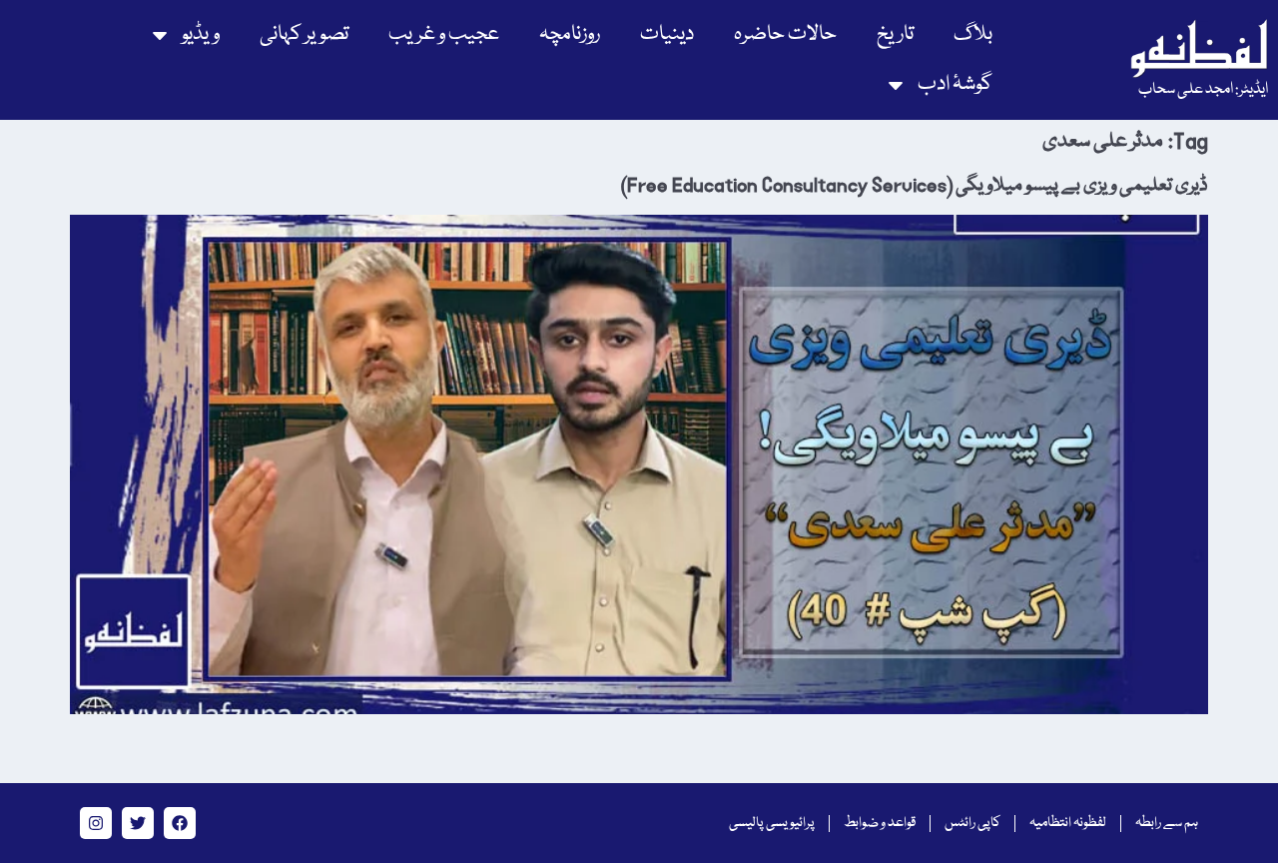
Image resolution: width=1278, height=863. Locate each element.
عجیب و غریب (443, 34)
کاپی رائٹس (972, 823)
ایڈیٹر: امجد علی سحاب (1203, 90)
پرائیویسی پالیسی (772, 823)
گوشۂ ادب (955, 84)
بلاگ (973, 34)
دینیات (667, 34)
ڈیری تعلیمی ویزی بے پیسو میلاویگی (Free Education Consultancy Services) (914, 186)
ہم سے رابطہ (1166, 823)
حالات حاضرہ (785, 34)
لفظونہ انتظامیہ (1067, 823)
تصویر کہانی (304, 34)
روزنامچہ (569, 34)
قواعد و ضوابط (880, 823)
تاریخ (895, 34)
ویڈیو (201, 34)
